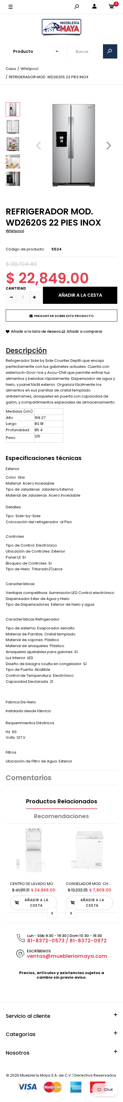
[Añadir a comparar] (49, 845)
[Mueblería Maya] (61, 27)
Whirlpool (15, 231)
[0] (111, 7)
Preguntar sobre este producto (64, 316)
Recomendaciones (61, 816)
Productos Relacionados (61, 801)
